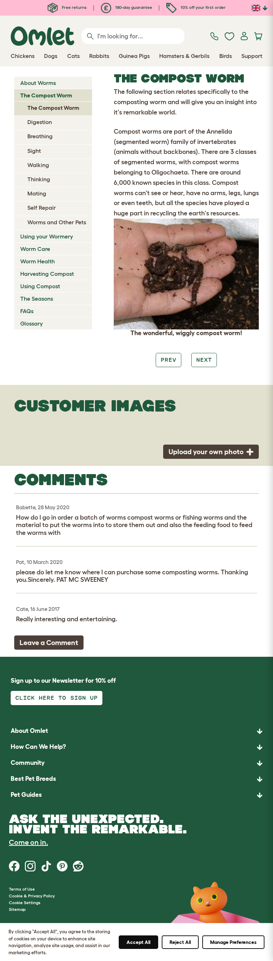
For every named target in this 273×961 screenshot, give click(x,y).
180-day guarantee (133, 7)
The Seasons (36, 298)
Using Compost (40, 286)
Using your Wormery (46, 236)
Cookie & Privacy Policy (32, 895)
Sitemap (17, 909)
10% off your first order (203, 7)
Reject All (180, 942)
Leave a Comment (49, 642)
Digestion (39, 122)
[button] (136, 795)
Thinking (38, 179)
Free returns (74, 7)
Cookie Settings (25, 902)
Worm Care (35, 249)
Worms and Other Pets (56, 222)
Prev (168, 360)
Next (204, 360)
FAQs (26, 311)
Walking (38, 165)
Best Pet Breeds (33, 778)
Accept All (138, 942)
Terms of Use (22, 889)
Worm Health (37, 261)
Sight (34, 150)
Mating (36, 193)
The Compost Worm (46, 95)
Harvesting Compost (47, 273)
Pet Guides (26, 794)
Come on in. (28, 842)
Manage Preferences (233, 942)
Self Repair (41, 207)
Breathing (40, 136)
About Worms (38, 83)
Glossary (31, 323)
